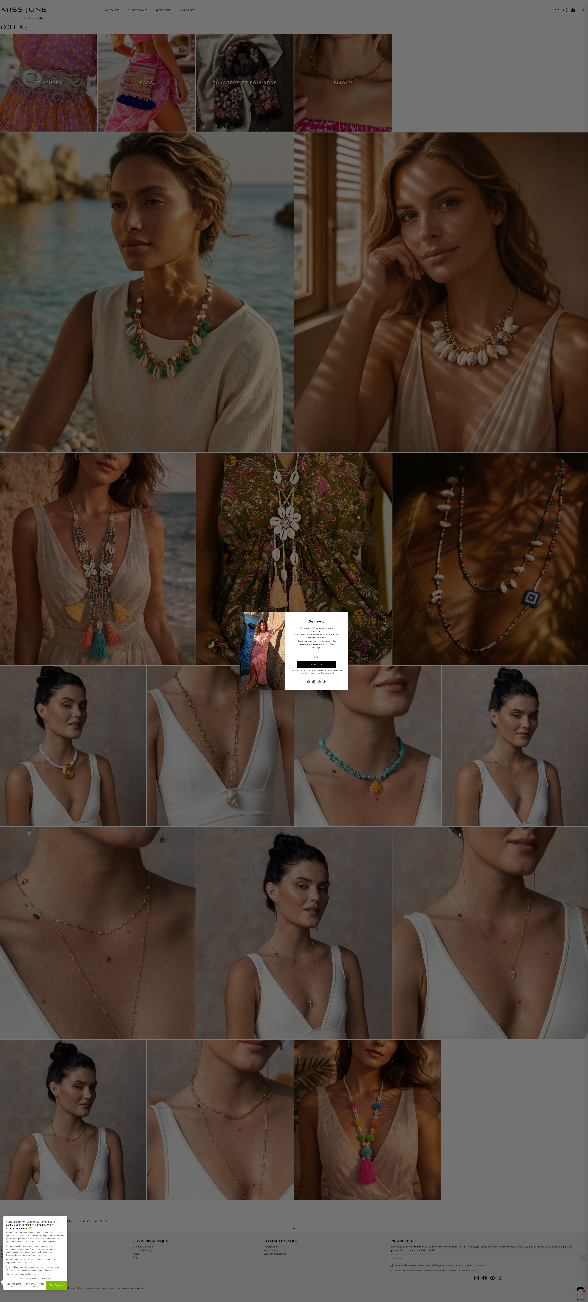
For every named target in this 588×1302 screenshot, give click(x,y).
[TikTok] (324, 681)
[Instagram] (313, 681)
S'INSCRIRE (316, 664)
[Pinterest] (319, 681)
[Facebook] (308, 681)
